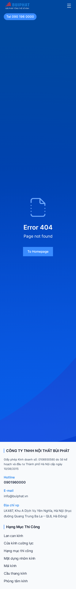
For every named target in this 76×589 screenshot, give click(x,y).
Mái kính (10, 566)
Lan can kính (13, 536)
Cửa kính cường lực (19, 543)
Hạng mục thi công (18, 551)
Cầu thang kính (15, 573)
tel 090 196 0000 (20, 17)
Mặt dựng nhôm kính (19, 558)
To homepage (38, 251)
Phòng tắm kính (15, 581)
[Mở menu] (69, 6)
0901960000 (15, 482)
